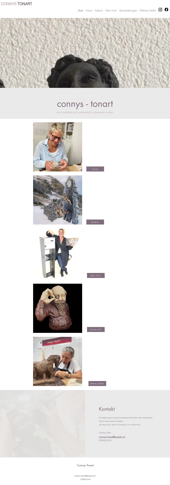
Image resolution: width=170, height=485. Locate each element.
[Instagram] (160, 9)
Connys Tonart (85, 465)
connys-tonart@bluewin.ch (85, 476)
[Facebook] (166, 9)
